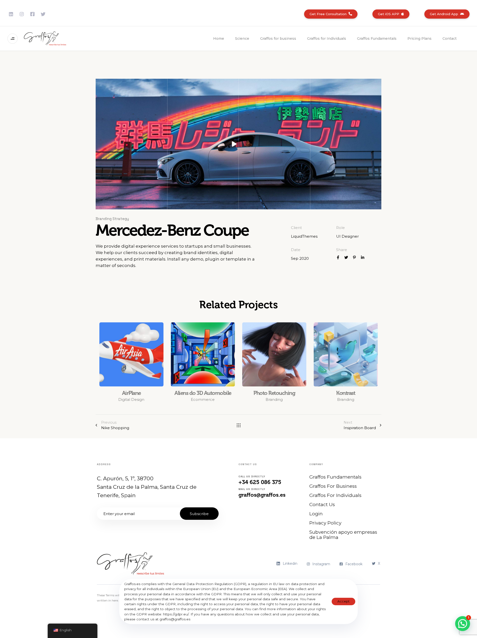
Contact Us (322, 504)
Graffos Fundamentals (377, 38)
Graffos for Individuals (326, 38)
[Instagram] (21, 14)
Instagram (321, 564)
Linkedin (290, 563)
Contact (449, 38)
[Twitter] (43, 14)
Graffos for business (278, 38)
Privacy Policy (325, 522)
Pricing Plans (419, 38)
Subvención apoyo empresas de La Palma (343, 534)
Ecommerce (203, 399)
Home (218, 38)
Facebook (353, 564)
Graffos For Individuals (335, 495)
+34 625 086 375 (259, 482)
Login (316, 513)
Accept (343, 601)
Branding (274, 399)
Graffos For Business (333, 486)
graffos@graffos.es (261, 494)
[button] (13, 39)
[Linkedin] (11, 14)
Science (242, 38)
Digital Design (131, 399)
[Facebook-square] (32, 14)
